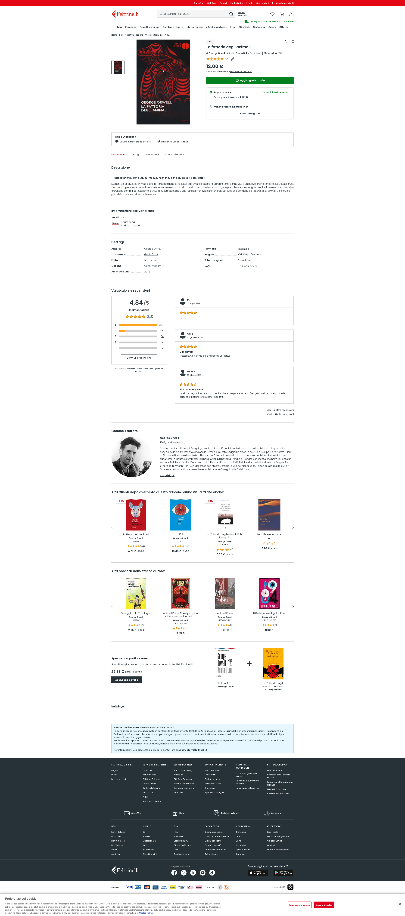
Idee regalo (272, 832)
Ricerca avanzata (242, 13)
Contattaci (210, 788)
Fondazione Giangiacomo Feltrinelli (280, 783)
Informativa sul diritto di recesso (247, 782)
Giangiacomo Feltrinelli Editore (278, 776)
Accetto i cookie (324, 904)
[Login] (291, 14)
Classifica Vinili (150, 854)
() (227, 59)
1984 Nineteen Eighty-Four (269, 613)
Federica (192, 371)
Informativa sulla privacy (248, 788)
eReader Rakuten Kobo (278, 849)
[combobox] (196, 14)
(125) (161, 325)
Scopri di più (167, 475)
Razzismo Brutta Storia (278, 793)
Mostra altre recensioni (280, 410)
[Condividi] (292, 41)
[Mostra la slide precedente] (112, 527)
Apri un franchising (183, 770)
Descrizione (118, 154)
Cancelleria (241, 845)
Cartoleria (241, 832)
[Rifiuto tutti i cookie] (399, 904)
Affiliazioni (179, 774)
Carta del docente (151, 788)
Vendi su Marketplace (184, 783)
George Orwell (217, 53)
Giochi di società (213, 845)
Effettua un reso (212, 779)
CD (144, 832)
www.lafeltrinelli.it (270, 734)
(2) (162, 336)
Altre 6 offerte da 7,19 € (241, 71)
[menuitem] (119, 27)
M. (188, 300)
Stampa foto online (152, 801)
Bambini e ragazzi (182, 854)
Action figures (211, 854)
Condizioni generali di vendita (246, 775)
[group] (248, 21)
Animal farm (225, 683)
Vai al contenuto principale (124, 3)
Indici (145, 797)
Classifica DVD (181, 840)
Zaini (238, 840)
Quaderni (240, 854)
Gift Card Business (183, 779)
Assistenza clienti (285, 3)
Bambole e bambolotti (216, 849)
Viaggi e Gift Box (275, 840)
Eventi (249, 3)
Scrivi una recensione (139, 357)
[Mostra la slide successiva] (293, 527)
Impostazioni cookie (299, 904)
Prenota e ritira (149, 774)
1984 (180, 534)
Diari (238, 836)
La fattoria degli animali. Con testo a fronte (273, 685)
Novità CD (147, 836)
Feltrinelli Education (276, 789)
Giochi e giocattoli (214, 832)
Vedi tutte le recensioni (280, 414)
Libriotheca (222, 71)
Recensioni (152, 154)
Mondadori (270, 53)
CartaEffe (198, 3)
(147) (150, 316)
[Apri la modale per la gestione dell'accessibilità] (290, 887)
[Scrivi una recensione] (233, 59)
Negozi (223, 3)
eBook (114, 849)
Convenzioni (262, 3)
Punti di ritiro (237, 3)
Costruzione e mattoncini (217, 836)
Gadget (271, 845)
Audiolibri (115, 854)
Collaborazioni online (184, 788)
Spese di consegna (214, 792)
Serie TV (177, 849)
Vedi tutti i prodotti (132, 225)
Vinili (145, 845)
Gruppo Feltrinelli (275, 770)
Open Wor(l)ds (243, 849)
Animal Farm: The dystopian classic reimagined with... (180, 615)
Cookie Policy (146, 912)
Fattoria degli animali (136, 534)
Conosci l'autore (174, 154)
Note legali (118, 706)
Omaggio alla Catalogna (136, 613)
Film (176, 832)
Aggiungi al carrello (252, 80)
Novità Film (179, 836)
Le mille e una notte (269, 534)
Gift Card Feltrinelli (151, 779)
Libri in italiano (118, 832)
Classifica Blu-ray (182, 845)
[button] (231, 14)
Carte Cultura (149, 783)
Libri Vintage (117, 845)
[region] (202, 904)
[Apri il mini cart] (282, 14)
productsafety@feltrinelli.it (191, 750)
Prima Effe (178, 792)
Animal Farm (225, 613)
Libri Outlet (116, 836)
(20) (161, 330)
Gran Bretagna (180, 141)
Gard (190, 333)
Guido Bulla (242, 53)
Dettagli (135, 154)
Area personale (212, 770)
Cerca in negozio (250, 113)
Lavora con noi (118, 779)
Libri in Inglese (118, 840)
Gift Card (211, 3)
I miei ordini (210, 774)
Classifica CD (149, 840)
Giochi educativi (213, 840)
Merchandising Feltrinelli (278, 836)
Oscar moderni (153, 265)
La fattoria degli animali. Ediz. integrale (225, 536)
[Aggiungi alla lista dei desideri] (285, 41)
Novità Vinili (148, 849)
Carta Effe (147, 770)
